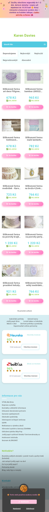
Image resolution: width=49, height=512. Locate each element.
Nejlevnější (25, 53)
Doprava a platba (8, 405)
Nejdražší (38, 53)
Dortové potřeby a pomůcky (31, 324)
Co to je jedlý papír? (10, 464)
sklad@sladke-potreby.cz (12, 487)
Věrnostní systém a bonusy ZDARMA (16, 429)
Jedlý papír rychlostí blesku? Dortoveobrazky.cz (21, 434)
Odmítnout (30, 509)
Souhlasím (25, 502)
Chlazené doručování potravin (14, 411)
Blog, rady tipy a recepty (11, 470)
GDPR (4, 423)
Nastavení (17, 509)
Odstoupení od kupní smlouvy (13, 420)
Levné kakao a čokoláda (33, 321)
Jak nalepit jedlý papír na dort (14, 461)
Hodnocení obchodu (10, 437)
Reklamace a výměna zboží (13, 426)
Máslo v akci (12, 324)
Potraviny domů (8, 467)
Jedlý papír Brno (13, 321)
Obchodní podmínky (10, 417)
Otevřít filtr (8, 44)
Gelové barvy (33, 319)
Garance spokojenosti (10, 414)
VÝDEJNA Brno (8, 402)
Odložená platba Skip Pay (12, 432)
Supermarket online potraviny (25, 326)
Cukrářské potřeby (16, 319)
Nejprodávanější (10, 60)
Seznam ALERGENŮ (9, 440)
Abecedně (26, 60)
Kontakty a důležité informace (14, 408)
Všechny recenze (30, 347)
